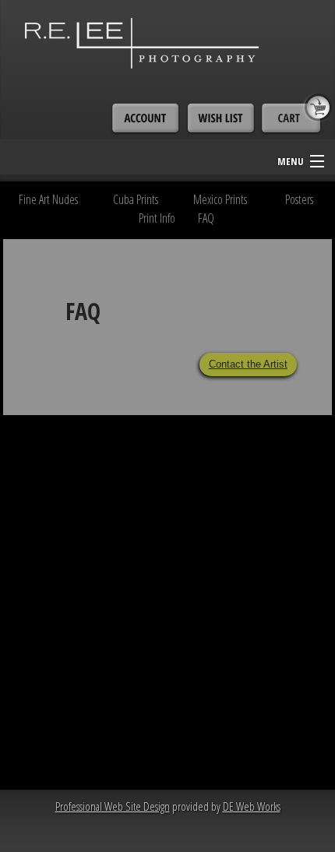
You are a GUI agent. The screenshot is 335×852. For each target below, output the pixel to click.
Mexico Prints (220, 199)
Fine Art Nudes (48, 199)
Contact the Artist (248, 364)
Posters (299, 199)
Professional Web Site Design (112, 806)
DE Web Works (251, 806)
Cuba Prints (135, 199)
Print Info (157, 218)
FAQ (206, 218)
